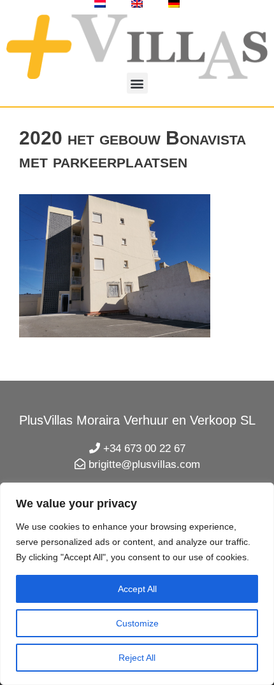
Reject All (137, 658)
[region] (137, 584)
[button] (137, 83)
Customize (137, 623)
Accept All (137, 589)
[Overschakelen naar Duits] (173, 4)
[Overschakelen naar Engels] (137, 4)
